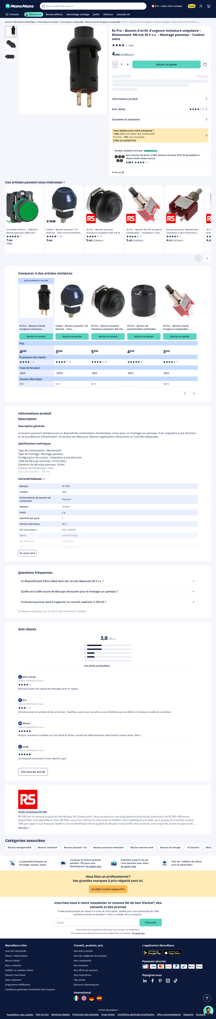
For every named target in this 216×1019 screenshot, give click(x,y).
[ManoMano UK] (83, 998)
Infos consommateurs (169, 1014)
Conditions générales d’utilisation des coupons (30, 989)
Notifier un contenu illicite (19, 970)
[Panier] (208, 6)
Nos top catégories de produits (90, 955)
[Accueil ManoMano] (20, 6)
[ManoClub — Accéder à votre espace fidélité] (192, 6)
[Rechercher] (43, 6)
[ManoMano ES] (99, 998)
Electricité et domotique (24, 22)
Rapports (188, 1014)
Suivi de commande (15, 950)
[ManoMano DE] (91, 998)
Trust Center (108, 1014)
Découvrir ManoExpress (86, 984)
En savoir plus (138, 933)
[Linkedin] (144, 980)
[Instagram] (167, 980)
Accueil (8, 22)
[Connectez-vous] (200, 6)
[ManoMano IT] (76, 998)
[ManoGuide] (208, 1011)
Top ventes (79, 979)
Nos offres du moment (86, 970)
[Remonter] (207, 998)
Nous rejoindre (13, 979)
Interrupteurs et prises (48, 22)
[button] (160, 156)
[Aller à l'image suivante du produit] (100, 70)
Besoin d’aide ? (13, 960)
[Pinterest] (160, 980)
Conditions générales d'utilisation (136, 1014)
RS (123, 172)
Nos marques (81, 965)
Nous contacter (13, 965)
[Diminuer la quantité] (115, 64)
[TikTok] (175, 980)
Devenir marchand (15, 975)
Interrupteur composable (72, 22)
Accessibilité (202, 1014)
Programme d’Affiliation (17, 984)
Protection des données (85, 1014)
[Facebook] (152, 980)
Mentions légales (60, 1014)
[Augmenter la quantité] (128, 64)
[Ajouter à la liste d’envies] (205, 64)
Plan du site (42, 1014)
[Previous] (185, 393)
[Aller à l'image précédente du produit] (25, 70)
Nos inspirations (82, 975)
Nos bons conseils (83, 950)
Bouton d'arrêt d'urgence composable (103, 22)
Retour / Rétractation (16, 955)
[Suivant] (207, 258)
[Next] (194, 393)
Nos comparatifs (82, 960)
